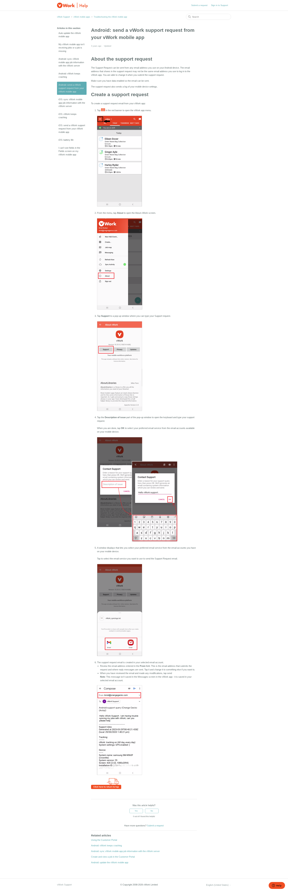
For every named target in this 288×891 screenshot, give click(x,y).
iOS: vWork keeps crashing (67, 116)
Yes (136, 811)
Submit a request (199, 5)
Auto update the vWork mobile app (69, 35)
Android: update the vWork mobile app (109, 862)
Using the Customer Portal (104, 840)
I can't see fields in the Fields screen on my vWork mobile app (69, 151)
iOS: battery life (66, 140)
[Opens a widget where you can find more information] (276, 886)
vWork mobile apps (82, 17)
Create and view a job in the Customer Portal (113, 856)
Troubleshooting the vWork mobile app (110, 17)
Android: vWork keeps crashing (69, 75)
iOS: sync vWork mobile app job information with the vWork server (71, 102)
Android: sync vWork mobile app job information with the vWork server (71, 62)
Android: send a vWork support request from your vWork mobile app (71, 88)
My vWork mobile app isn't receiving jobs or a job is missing (71, 47)
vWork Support (63, 17)
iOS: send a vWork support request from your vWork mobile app (71, 128)
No (152, 811)
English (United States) (217, 885)
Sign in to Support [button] (219, 5)
